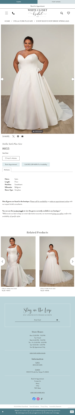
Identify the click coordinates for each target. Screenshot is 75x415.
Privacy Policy (44, 406)
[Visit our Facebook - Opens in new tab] (34, 398)
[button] (6, 13)
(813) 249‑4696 (37, 365)
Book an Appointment (37, 379)
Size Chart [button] (5, 153)
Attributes (7, 170)
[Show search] (61, 13)
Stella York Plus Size (23, 21)
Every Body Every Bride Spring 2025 (52, 21)
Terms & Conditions (34, 406)
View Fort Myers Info (37, 392)
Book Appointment (11, 164)
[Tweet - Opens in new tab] (13, 136)
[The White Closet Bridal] (37, 13)
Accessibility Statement (55, 406)
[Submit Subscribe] (57, 320)
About (37, 383)
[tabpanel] (37, 79)
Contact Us (37, 381)
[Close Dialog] (2, 411)
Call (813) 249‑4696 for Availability (36, 164)
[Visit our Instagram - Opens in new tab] (38, 398)
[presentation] (30, 261)
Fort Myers (56, 2)
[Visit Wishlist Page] (68, 13)
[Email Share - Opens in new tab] (22, 136)
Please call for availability (38, 201)
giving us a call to (57, 213)
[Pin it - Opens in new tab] (18, 136)
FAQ (37, 386)
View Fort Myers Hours (37, 353)
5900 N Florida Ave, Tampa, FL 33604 (37, 372)
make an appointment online (59, 201)
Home (7, 21)
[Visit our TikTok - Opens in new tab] (42, 399)
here (58, 413)
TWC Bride (37, 388)
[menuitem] (6, 13)
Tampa (18, 2)
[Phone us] (13, 13)
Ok (72, 412)
